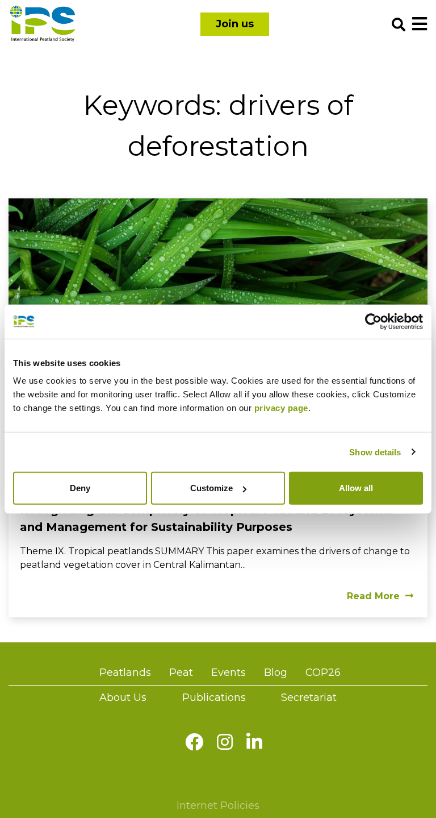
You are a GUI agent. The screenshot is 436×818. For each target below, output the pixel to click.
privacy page (281, 408)
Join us (235, 24)
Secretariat (309, 697)
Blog (275, 672)
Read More (373, 596)
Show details (375, 451)
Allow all (356, 488)
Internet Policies (218, 805)
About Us (122, 697)
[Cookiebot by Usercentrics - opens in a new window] (373, 321)
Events (228, 672)
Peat (181, 672)
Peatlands (125, 672)
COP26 (323, 672)
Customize (211, 488)
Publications (214, 697)
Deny (80, 488)
